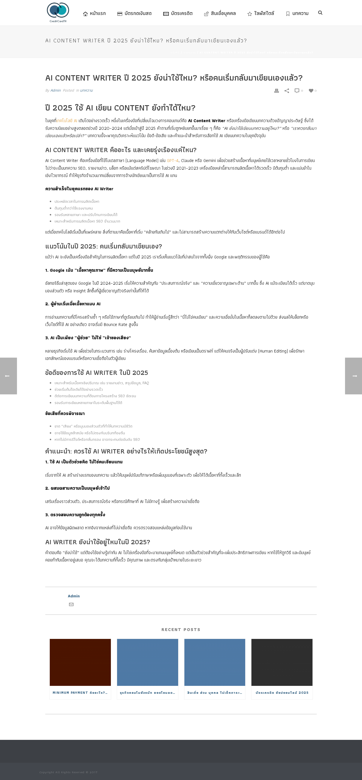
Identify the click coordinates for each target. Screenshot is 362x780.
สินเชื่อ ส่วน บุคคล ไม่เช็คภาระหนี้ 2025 (216, 692)
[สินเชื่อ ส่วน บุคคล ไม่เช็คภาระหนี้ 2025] (214, 662)
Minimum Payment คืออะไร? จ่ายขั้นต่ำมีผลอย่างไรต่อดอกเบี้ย (82, 692)
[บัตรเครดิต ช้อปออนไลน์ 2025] (282, 662)
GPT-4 (172, 160)
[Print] (276, 90)
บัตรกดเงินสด (138, 13)
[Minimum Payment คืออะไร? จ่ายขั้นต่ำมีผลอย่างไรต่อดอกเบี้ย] (80, 662)
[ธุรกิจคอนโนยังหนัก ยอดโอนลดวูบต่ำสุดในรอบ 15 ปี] (147, 662)
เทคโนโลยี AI (66, 120)
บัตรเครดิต (182, 13)
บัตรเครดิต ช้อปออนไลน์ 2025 (282, 692)
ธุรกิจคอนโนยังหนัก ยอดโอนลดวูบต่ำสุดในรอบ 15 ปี (149, 692)
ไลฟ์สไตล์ (264, 13)
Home (175, 52)
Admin (55, 90)
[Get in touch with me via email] (71, 605)
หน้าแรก (98, 13)
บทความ (300, 13)
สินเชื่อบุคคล (223, 13)
